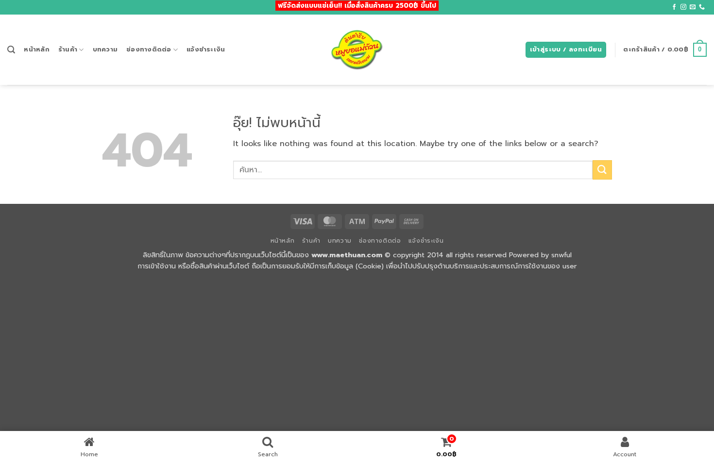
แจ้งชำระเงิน (206, 49)
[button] (11, 49)
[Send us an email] (693, 7)
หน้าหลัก (37, 49)
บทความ (105, 49)
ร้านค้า (67, 49)
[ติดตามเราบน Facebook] (674, 7)
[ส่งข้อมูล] (602, 169)
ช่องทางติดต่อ (148, 49)
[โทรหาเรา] (702, 7)
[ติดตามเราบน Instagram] (683, 7)
